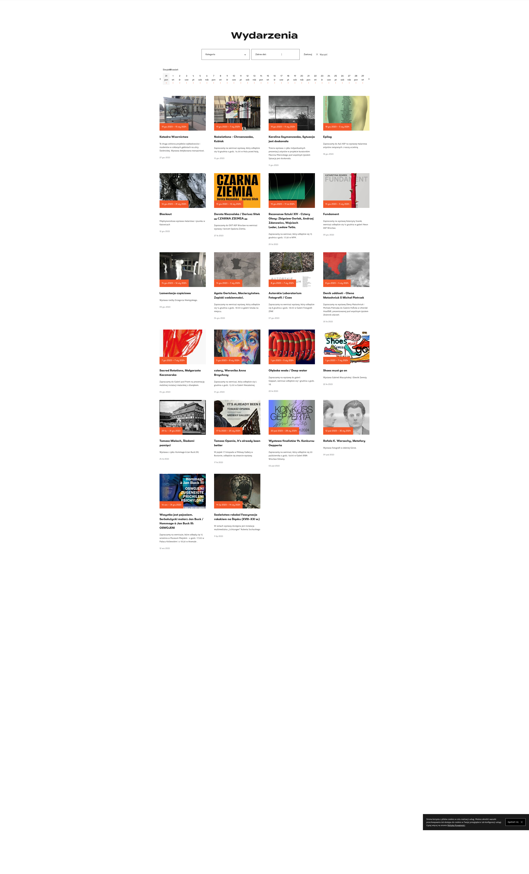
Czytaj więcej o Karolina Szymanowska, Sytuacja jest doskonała (292, 131)
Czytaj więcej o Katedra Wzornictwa (183, 127)
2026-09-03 (186, 79)
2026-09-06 (206, 79)
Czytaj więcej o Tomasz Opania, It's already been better (237, 431)
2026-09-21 (308, 79)
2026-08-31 (166, 79)
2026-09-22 (315, 79)
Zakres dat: (260, 54)
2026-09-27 (349, 79)
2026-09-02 (179, 79)
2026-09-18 (288, 79)
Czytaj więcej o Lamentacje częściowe (183, 280)
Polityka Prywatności (456, 825)
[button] (160, 79)
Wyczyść (323, 54)
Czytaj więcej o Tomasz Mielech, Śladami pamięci (183, 430)
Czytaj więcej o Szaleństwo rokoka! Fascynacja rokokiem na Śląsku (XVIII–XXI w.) (237, 505)
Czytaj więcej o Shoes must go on (346, 357)
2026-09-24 (329, 79)
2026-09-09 (227, 79)
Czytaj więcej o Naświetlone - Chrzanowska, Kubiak (237, 127)
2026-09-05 (200, 79)
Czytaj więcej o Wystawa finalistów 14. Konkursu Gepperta (292, 433)
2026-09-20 (301, 79)
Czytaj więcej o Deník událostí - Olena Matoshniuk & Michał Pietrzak (346, 287)
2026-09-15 (267, 79)
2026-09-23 (322, 79)
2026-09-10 (234, 79)
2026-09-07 (213, 79)
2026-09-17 (281, 79)
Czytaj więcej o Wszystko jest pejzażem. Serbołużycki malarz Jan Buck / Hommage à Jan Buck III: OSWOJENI (183, 511)
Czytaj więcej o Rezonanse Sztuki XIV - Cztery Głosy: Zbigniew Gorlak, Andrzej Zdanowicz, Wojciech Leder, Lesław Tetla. (292, 209)
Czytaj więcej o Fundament (346, 204)
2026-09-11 (240, 79)
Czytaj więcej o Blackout (183, 202)
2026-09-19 (295, 79)
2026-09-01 (173, 79)
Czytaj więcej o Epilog (346, 125)
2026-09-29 (362, 79)
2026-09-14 (261, 79)
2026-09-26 (342, 79)
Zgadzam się (513, 822)
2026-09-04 (193, 79)
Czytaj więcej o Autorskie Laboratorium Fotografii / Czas (292, 285)
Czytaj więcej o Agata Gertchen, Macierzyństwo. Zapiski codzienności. (237, 285)
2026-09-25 (335, 79)
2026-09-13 (254, 79)
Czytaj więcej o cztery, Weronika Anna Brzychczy (237, 361)
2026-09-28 (356, 79)
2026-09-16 (274, 79)
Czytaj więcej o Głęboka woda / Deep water (292, 361)
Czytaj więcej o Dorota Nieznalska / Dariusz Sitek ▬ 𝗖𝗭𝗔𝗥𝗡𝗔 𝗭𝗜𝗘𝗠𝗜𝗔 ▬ (237, 205)
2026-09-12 (247, 79)
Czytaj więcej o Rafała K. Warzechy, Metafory (346, 428)
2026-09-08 (220, 79)
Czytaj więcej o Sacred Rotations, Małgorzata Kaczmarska (183, 361)
